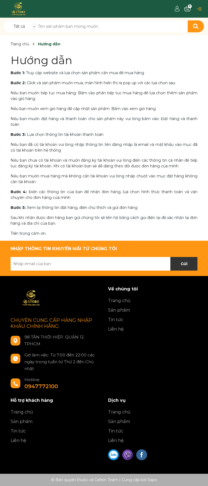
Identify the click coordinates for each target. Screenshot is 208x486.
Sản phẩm (119, 310)
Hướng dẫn (41, 60)
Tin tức (115, 319)
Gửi (184, 263)
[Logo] (18, 8)
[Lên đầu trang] (198, 476)
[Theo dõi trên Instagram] (128, 454)
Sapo (152, 479)
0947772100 (41, 386)
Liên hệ (116, 329)
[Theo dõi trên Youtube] (114, 454)
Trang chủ (119, 300)
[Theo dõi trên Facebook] (141, 454)
